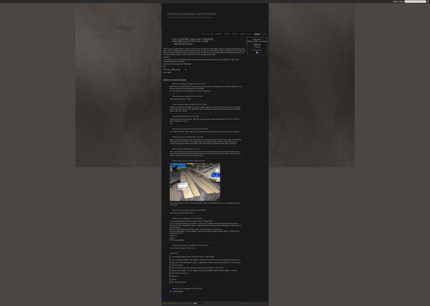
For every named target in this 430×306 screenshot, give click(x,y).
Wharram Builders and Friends (192, 14)
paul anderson (182, 84)
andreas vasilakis (183, 129)
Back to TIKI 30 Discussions (183, 44)
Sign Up (395, 1)
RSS (164, 296)
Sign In (401, 1)
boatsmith (181, 96)
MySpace (169, 69)
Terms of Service (262, 303)
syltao (180, 218)
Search (428, 1)
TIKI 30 (205, 41)
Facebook (177, 69)
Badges (242, 303)
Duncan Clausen (183, 104)
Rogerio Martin (182, 161)
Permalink (171, 84)
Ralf (180, 41)
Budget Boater (179, 303)
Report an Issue (251, 303)
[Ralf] (166, 44)
